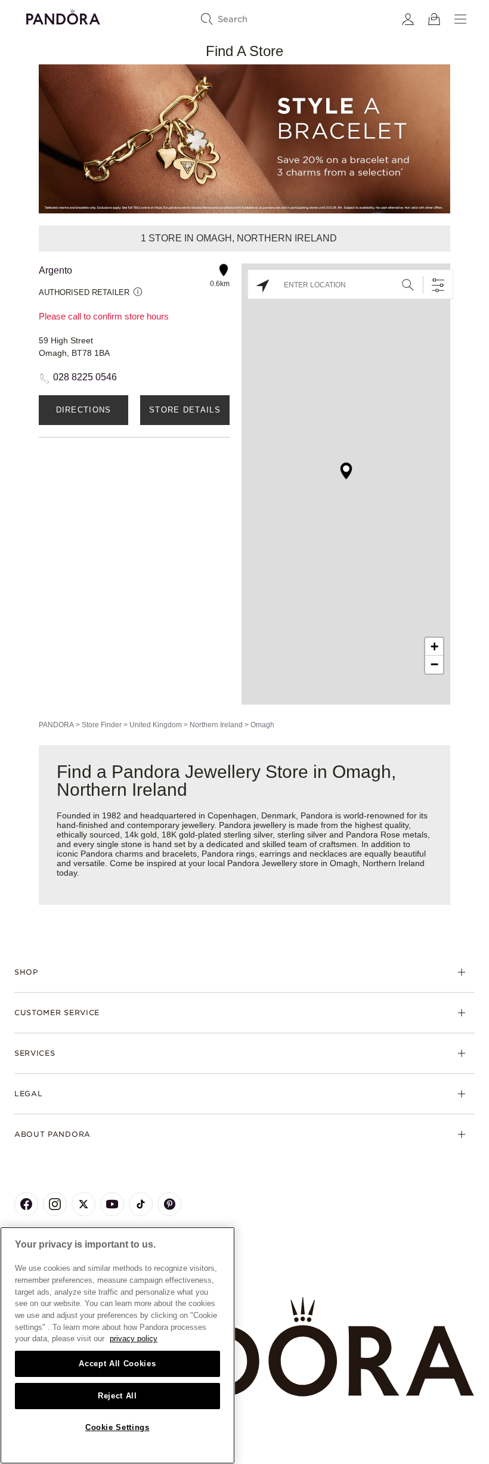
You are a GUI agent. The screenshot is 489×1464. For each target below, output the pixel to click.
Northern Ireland (216, 725)
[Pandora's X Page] (83, 1204)
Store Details (185, 409)
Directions (84, 409)
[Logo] (63, 15)
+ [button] (434, 646)
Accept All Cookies (117, 1363)
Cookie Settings (117, 1427)
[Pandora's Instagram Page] (55, 1204)
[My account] (408, 19)
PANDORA (56, 725)
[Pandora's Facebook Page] (26, 1204)
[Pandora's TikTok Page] (141, 1204)
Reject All (117, 1395)
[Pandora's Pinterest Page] (169, 1204)
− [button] (434, 664)
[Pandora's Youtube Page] (112, 1204)
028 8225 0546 (85, 377)
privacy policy (133, 1338)
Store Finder (102, 725)
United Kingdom (155, 725)
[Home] (244, 1347)
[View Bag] (434, 19)
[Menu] (460, 19)
